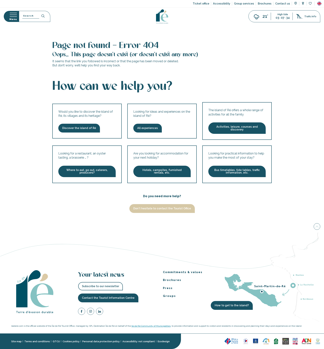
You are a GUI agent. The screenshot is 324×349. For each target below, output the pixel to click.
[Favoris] (310, 3)
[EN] (319, 3)
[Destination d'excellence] (246, 341)
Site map (16, 341)
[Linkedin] (99, 312)
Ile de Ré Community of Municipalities (151, 326)
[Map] (295, 4)
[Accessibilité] (303, 3)
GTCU (56, 341)
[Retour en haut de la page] (317, 226)
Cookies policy (71, 341)
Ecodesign (164, 341)
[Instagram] (90, 312)
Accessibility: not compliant (138, 341)
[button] (319, 3)
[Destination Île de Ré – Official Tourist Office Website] (162, 16)
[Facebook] (81, 312)
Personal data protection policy (101, 341)
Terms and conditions (37, 341)
